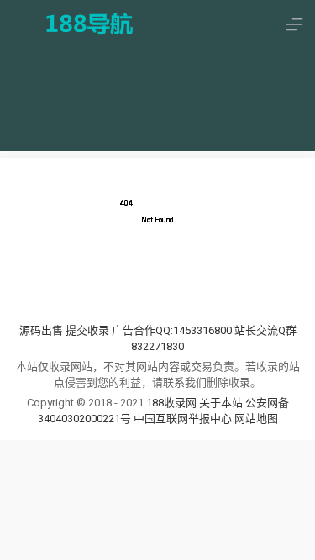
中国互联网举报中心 (184, 418)
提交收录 (87, 330)
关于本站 (221, 402)
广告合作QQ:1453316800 (172, 330)
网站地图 (256, 418)
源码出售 (41, 330)
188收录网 (171, 402)
